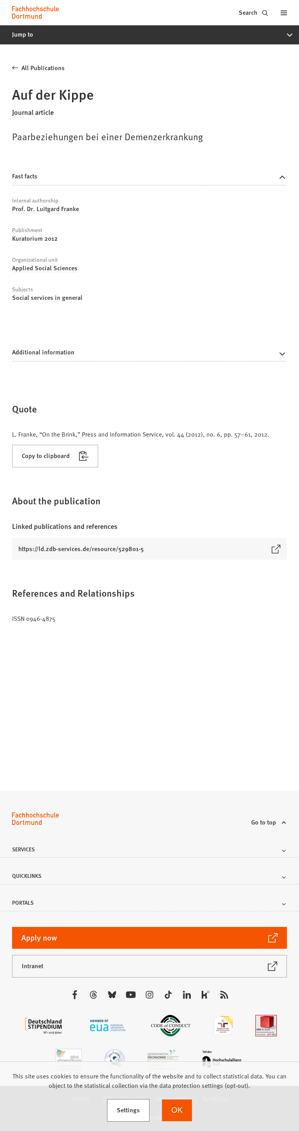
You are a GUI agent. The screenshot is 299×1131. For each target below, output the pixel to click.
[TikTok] (168, 994)
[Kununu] (205, 994)
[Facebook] (74, 994)
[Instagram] (149, 994)
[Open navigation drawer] (283, 12)
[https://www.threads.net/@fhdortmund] (93, 994)
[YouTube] (130, 994)
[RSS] (224, 994)
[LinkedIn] (187, 994)
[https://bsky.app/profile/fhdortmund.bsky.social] (112, 994)
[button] (149, 34)
